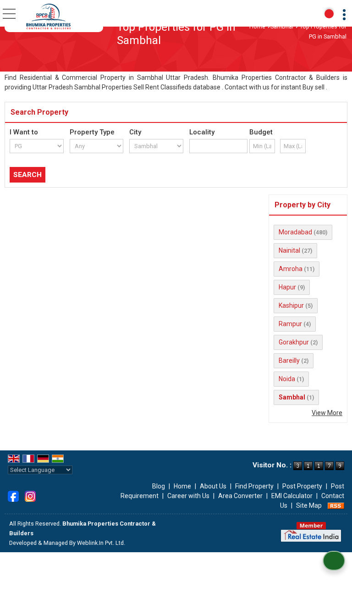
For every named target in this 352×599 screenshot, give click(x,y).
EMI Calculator (292, 495)
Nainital (289, 250)
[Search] (329, 13)
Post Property (302, 486)
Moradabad (295, 232)
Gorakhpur (294, 342)
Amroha (290, 268)
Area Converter (240, 495)
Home (257, 26)
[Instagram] (30, 495)
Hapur (287, 287)
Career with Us (188, 495)
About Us (213, 486)
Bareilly (289, 360)
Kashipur (291, 305)
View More (327, 412)
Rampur (290, 323)
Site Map (309, 505)
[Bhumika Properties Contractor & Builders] (48, 16)
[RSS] (336, 505)
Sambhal (281, 26)
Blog (158, 486)
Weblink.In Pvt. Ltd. (101, 542)
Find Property (254, 486)
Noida (287, 379)
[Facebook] (13, 495)
